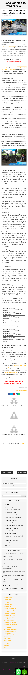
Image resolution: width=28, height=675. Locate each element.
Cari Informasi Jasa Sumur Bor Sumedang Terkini (13, 420)
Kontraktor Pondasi (11, 543)
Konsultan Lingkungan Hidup (14, 525)
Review (7, 545)
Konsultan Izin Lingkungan (13, 517)
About (14, 658)
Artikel (7, 504)
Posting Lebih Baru (7, 472)
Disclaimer (5, 670)
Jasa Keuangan (9, 507)
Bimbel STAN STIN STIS (8, 556)
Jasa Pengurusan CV (11, 512)
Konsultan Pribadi (10, 533)
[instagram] (15, 672)
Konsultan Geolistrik (11, 515)
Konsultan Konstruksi (11, 523)
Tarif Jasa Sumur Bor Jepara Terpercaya (12, 563)
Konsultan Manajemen (12, 528)
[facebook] (12, 672)
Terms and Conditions (14, 670)
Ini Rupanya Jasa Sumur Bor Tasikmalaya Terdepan (13, 405)
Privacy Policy (20, 666)
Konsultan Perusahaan (12, 531)
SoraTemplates (12, 662)
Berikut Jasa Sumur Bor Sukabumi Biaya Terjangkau (13, 434)
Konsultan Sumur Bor (9, 15)
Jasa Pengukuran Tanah (12, 509)
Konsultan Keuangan (11, 520)
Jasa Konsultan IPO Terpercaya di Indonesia (12, 553)
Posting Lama (22, 472)
